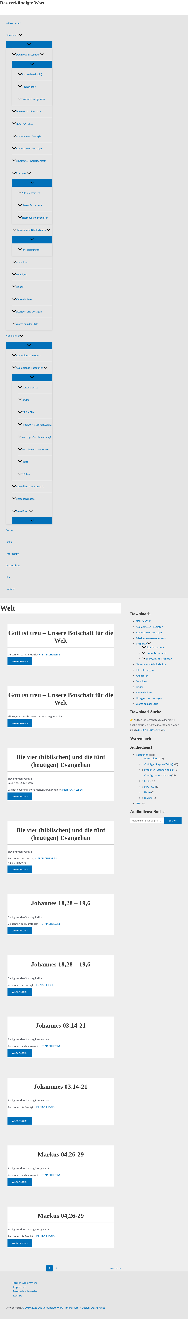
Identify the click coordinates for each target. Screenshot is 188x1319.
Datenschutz (13, 565)
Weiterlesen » (20, 662)
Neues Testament (32, 205)
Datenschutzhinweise (25, 1291)
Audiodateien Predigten (29, 136)
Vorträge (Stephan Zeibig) (36, 437)
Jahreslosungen (31, 249)
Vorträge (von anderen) (35, 449)
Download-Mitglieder (28, 54)
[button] (20, 35)
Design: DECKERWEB (93, 1307)
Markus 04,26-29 (61, 1154)
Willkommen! (13, 23)
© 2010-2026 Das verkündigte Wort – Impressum (50, 1307)
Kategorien (142, 754)
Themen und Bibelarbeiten (31, 230)
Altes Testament (31, 193)
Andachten (22, 262)
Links (9, 542)
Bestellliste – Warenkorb (30, 486)
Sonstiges (21, 274)
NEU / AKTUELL (24, 123)
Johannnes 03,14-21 (61, 1086)
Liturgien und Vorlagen (29, 311)
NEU (138, 803)
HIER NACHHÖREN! (46, 858)
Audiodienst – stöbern (28, 355)
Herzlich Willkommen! (24, 1282)
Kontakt (10, 589)
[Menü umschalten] (29, 44)
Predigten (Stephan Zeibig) (37, 424)
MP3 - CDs (150, 786)
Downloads (12, 35)
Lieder (19, 286)
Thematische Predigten (35, 217)
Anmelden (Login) (32, 74)
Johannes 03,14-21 (61, 1025)
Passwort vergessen (33, 99)
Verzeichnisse (24, 299)
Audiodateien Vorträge (29, 148)
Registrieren (29, 86)
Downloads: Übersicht (28, 111)
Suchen (10, 530)
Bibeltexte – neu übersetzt (31, 161)
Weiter (115, 1268)
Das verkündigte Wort (22, 2)
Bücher (26, 474)
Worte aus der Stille (27, 324)
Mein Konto (22, 511)
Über (9, 577)
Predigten (21, 173)
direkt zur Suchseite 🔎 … (151, 730)
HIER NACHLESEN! (49, 654)
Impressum (12, 553)
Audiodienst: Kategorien (29, 367)
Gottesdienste (30, 387)
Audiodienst (13, 336)
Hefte (25, 461)
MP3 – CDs (28, 412)
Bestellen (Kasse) (25, 498)
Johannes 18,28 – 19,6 (60, 903)
